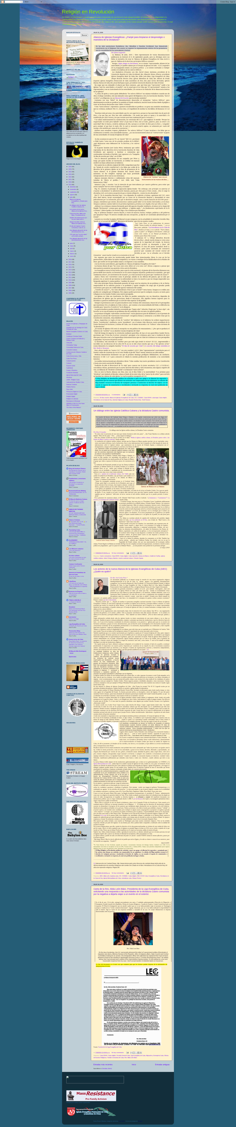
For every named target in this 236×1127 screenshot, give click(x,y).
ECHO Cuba (144, 876)
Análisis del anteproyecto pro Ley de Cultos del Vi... (78, 218)
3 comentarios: (116, 394)
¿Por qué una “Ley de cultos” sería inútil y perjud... (78, 235)
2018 (70, 259)
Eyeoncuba (72, 656)
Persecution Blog (74, 631)
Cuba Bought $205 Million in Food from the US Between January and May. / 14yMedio (77, 533)
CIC (135, 397)
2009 (70, 282)
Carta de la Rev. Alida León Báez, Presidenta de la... (78, 214)
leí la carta (103, 815)
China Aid (69, 342)
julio (71, 197)
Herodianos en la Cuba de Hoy (103, 400)
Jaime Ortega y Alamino (111, 558)
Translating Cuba (74, 530)
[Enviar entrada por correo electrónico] (123, 394)
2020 (70, 182)
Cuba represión (133, 556)
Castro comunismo (105, 556)
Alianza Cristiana (74, 520)
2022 (70, 177)
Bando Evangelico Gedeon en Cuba (77, 331)
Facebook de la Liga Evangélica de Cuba (110, 1047)
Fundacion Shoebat (72, 372)
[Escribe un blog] (130, 395)
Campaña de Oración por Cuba (78, 625)
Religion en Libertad (72, 398)
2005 (70, 293)
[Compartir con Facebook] (135, 395)
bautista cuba (114, 876)
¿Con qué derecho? (74, 550)
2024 (70, 171)
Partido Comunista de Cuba (115, 1057)
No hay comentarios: (118, 553)
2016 (70, 264)
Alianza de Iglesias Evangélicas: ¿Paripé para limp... (78, 201)
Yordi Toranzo (146, 400)
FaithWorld (69, 368)
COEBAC (140, 397)
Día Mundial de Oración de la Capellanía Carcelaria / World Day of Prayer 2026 (77, 472)
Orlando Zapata (138, 558)
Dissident (72, 607)
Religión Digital (70, 396)
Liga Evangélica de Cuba (138, 1055)
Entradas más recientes (103, 1064)
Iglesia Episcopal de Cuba (74, 375)
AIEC (101, 876)
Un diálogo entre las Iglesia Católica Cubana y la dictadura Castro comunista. (131, 410)
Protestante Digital (71, 394)
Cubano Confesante (75, 564)
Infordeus (69, 377)
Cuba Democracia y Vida (73, 356)
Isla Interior (72, 617)
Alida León (106, 876)
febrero (72, 253)
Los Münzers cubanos (76, 548)
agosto (72, 194)
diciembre (73, 187)
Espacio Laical (70, 365)
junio (71, 243)
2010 (70, 280)
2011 (70, 277)
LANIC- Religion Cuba (72, 379)
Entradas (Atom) (107, 1068)
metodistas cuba (127, 878)
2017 (70, 262)
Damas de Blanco (144, 556)
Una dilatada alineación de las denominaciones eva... (78, 231)
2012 (70, 275)
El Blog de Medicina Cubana (78, 499)
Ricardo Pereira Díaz (135, 400)
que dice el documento (109, 600)
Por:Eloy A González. (100, 432)
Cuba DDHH (147, 397)
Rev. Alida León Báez (131, 1057)
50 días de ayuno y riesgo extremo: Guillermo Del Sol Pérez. (76, 502)
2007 (70, 288)
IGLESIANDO (73, 540)
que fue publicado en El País (138, 520)
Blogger (140, 1121)
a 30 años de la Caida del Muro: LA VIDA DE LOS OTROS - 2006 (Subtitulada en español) (78, 584)
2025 (70, 169)
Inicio (134, 1064)
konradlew (122, 1121)
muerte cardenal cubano (125, 558)
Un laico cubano (74, 555)
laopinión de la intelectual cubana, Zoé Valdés (114, 474)
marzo (72, 251)
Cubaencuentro (71, 361)
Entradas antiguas (162, 1064)
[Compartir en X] (132, 395)
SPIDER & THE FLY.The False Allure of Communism (75, 404)
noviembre (73, 189)
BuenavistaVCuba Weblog (77, 490)
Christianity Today (71, 345)
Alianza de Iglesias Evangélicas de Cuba (122, 397)
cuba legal (155, 397)
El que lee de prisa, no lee (76, 576)
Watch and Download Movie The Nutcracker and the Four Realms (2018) (77, 610)
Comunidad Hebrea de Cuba (74, 347)
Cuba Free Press (71, 358)
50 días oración (104, 397)
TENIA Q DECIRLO (75, 600)
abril (71, 248)
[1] (148, 649)
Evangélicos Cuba (154, 876)
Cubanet (68, 363)
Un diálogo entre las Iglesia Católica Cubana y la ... (78, 206)
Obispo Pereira (136, 878)
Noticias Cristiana (71, 384)
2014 (70, 269)
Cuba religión (163, 397)
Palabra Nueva (70, 387)
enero (72, 256)
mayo (72, 246)
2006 (70, 290)
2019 (70, 184)
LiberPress (72, 581)
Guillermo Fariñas (155, 556)
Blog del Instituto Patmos (77, 468)
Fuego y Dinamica (71, 370)
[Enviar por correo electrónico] (128, 395)
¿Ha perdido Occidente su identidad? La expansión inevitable (76, 484)
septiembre (73, 192)
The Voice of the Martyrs (73, 407)
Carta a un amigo (74, 618)
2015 (70, 267)
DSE (138, 876)
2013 (70, 272)
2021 (70, 179)
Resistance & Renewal (73, 401)
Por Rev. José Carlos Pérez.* (118, 578)
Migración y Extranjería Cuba (154, 1055)
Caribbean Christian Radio (74, 336)
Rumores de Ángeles (75, 591)
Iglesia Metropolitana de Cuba (102, 764)
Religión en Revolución (88, 12)
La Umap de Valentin (75, 602)
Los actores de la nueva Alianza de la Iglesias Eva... (79, 210)
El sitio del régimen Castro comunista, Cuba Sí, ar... (78, 226)
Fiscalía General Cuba (123, 1055)
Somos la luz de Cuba (76, 639)
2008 (70, 285)
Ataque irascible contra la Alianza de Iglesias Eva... (78, 222)
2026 (70, 166)
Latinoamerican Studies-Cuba (75, 382)
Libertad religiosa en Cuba (120, 400)
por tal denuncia (138, 799)
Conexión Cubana (71, 350)
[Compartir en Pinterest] (137, 395)
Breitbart (68, 334)
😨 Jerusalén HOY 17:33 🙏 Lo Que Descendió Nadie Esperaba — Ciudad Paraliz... (78, 523)
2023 (70, 174)
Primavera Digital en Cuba (74, 391)
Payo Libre (69, 389)
